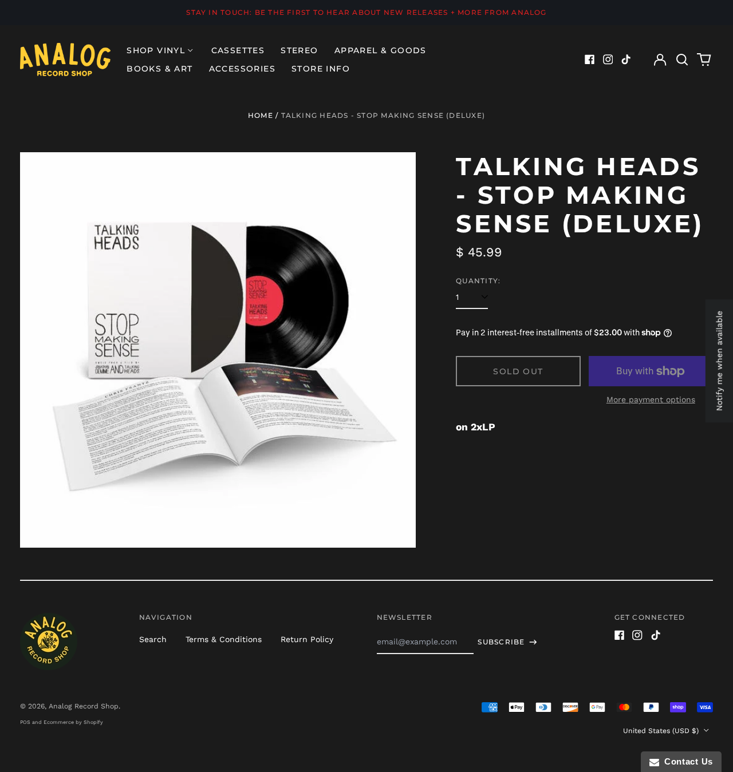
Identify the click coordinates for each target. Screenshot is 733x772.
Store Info (320, 69)
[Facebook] (590, 59)
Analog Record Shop (84, 706)
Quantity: (478, 280)
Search (153, 639)
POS (25, 722)
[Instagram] (608, 59)
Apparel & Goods (380, 50)
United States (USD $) (662, 731)
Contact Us (686, 761)
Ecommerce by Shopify (73, 722)
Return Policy (307, 639)
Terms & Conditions (224, 639)
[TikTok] (626, 59)
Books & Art (159, 69)
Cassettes (238, 50)
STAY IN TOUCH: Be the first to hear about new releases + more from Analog (366, 12)
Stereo (299, 50)
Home (260, 115)
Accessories (242, 69)
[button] (682, 59)
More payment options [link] (650, 399)
